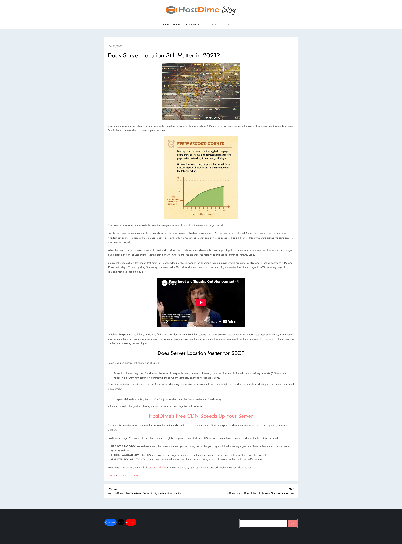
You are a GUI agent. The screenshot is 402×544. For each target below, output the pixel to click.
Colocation (171, 24)
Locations (213, 24)
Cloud (111, 475)
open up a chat (198, 467)
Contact (233, 24)
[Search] (292, 523)
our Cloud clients (157, 467)
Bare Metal (193, 24)
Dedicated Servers (129, 475)
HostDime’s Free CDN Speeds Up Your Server (201, 416)
